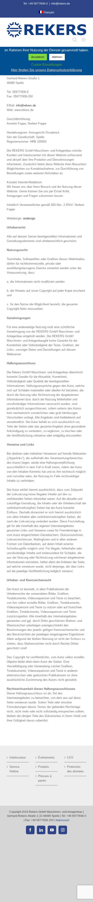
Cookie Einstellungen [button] (46, 64)
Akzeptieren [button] (37, 57)
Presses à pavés (44, 778)
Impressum (62, 820)
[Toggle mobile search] (74, 39)
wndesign (29, 218)
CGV (70, 757)
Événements (46, 757)
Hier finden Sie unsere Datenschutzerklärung (46, 70)
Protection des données (75, 769)
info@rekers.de (60, 3)
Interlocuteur (17, 757)
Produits (43, 766)
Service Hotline (14, 769)
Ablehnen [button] (57, 57)
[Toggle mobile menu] (83, 39)
